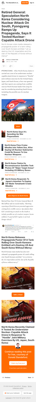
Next (29, 377)
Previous (7, 377)
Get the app (27, 393)
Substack (8, 398)
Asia (3, 9)
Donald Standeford (12, 59)
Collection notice (18, 388)
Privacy (24, 386)
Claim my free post (18, 363)
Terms (30, 386)
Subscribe (25, 3)
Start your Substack (13, 393)
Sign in (32, 3)
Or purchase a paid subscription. (18, 368)
